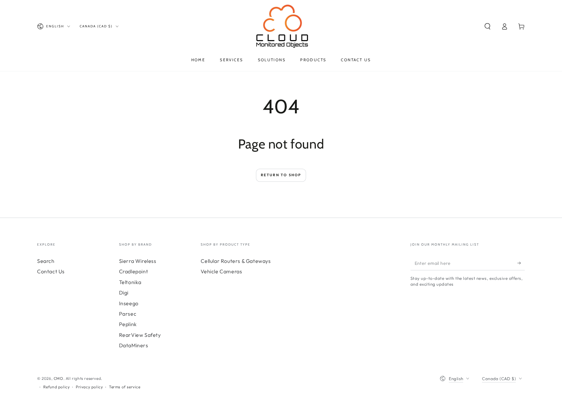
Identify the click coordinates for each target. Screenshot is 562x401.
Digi (123, 292)
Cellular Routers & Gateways (236, 261)
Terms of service (124, 386)
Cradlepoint (133, 271)
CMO (58, 378)
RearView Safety (140, 335)
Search (46, 261)
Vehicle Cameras (221, 271)
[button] (487, 26)
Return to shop (281, 175)
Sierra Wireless (137, 261)
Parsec (128, 313)
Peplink (128, 324)
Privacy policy (89, 386)
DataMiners (133, 345)
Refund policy (56, 386)
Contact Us (51, 271)
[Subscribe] (521, 263)
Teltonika (130, 282)
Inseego (129, 303)
